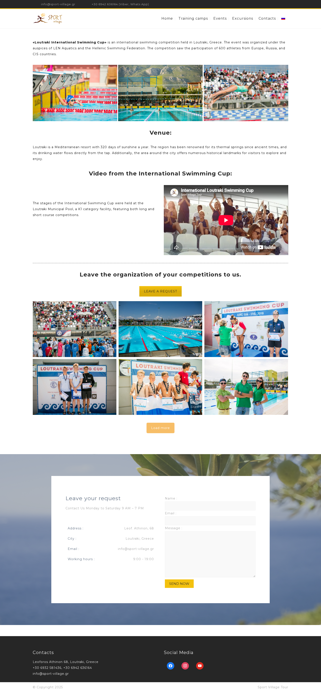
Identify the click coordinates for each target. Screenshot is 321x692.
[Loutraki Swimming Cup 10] (160, 329)
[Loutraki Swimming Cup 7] (160, 387)
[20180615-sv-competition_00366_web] (75, 93)
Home (167, 18)
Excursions (242, 18)
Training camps (193, 18)
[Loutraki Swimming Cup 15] (246, 93)
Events (220, 18)
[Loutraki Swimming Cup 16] (160, 93)
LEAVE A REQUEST (160, 291)
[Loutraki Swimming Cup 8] (74, 387)
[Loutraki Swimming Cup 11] (74, 329)
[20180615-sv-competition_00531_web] (246, 387)
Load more (160, 428)
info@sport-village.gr (58, 4)
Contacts (267, 18)
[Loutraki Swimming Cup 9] (246, 329)
